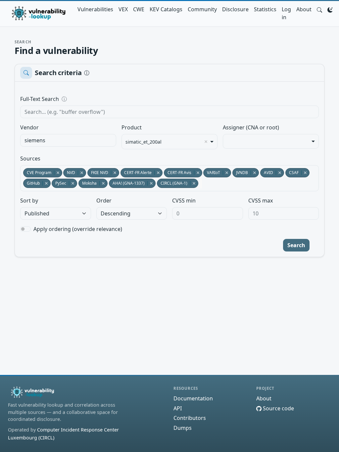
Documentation (193, 398)
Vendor (29, 127)
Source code (278, 408)
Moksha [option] (87, 183)
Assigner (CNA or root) (251, 127)
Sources (30, 158)
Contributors (189, 418)
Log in (286, 13)
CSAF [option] (292, 172)
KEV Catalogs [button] (166, 9)
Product (131, 127)
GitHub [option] (31, 183)
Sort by (29, 200)
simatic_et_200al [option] (143, 142)
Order (104, 200)
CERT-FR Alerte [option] (136, 172)
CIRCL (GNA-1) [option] (172, 183)
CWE (138, 9)
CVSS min (184, 200)
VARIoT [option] (211, 172)
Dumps (182, 427)
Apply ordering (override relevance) (77, 229)
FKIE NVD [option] (97, 172)
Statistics (265, 9)
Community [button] (202, 9)
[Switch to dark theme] (330, 9)
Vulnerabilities (95, 9)
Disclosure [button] (235, 9)
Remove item (206, 141)
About (304, 9)
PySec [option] (59, 183)
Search (296, 245)
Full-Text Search (85, 99)
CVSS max (260, 200)
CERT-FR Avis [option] (177, 172)
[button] (319, 9)
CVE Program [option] (37, 172)
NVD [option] (69, 172)
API (177, 408)
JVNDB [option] (240, 172)
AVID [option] (266, 172)
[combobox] (68, 140)
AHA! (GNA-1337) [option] (127, 183)
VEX (123, 9)
